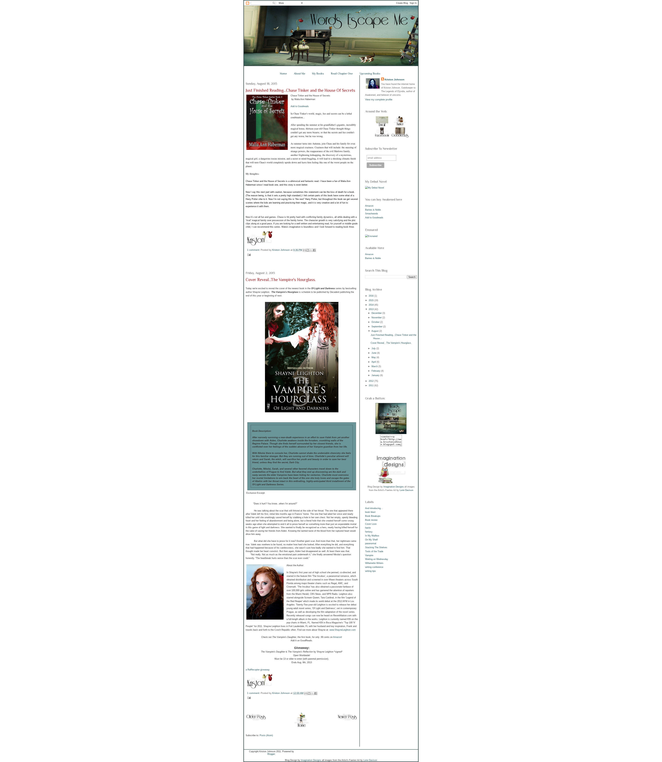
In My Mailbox (372, 535)
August (375, 331)
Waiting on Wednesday (376, 559)
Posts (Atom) (266, 735)
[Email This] (304, 250)
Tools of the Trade (374, 551)
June (374, 353)
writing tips (370, 571)
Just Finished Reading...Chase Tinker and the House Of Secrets (300, 90)
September (377, 326)
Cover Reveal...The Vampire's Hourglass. (281, 279)
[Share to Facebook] (314, 250)
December (377, 313)
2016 (371, 296)
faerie (368, 527)
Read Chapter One (342, 73)
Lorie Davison (406, 490)
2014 (371, 304)
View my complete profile (378, 99)
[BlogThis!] (307, 250)
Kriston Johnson (281, 249)
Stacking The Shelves (376, 547)
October (376, 322)
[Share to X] (311, 250)
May (374, 357)
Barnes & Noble (373, 209)
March (375, 366)
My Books (318, 73)
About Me (299, 73)
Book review (371, 520)
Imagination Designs (393, 486)
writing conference (374, 567)
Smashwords (371, 213)
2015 (371, 300)
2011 (371, 385)
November (377, 317)
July (374, 348)
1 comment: (254, 249)
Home (283, 73)
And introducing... (374, 508)
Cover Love (371, 524)
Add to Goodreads (300, 106)
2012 (371, 381)
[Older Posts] (256, 720)
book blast (370, 512)
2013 (371, 309)
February (376, 371)
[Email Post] (248, 254)
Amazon (337, 637)
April (374, 362)
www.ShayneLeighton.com (342, 630)
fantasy (369, 531)
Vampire (369, 555)
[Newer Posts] (347, 720)
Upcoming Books (370, 73)
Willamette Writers (374, 563)
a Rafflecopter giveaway (258, 669)
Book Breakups (372, 516)
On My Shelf (371, 539)
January (376, 375)
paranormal (370, 543)
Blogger (271, 754)
